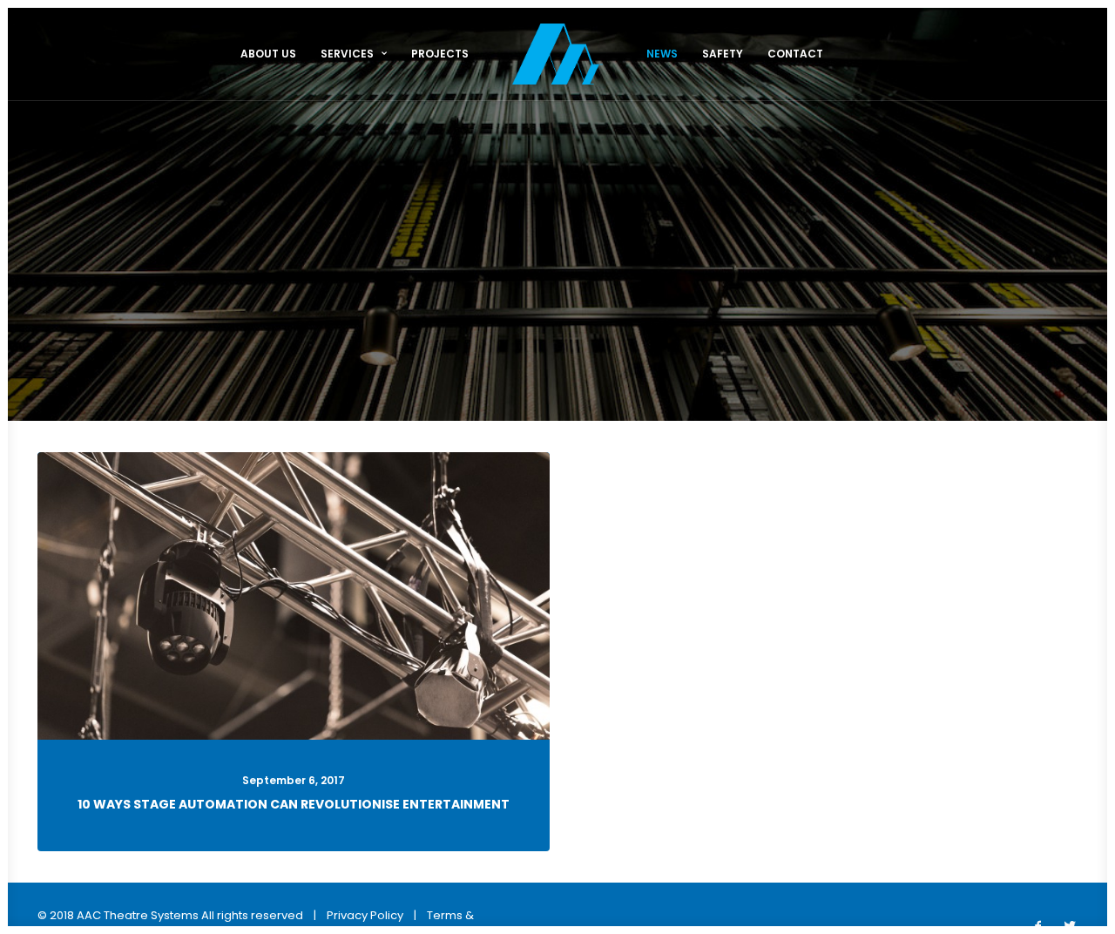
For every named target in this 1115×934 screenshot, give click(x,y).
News (662, 53)
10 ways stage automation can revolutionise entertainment (294, 804)
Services (347, 53)
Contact (795, 53)
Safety (722, 53)
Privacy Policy (365, 915)
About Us (268, 53)
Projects (440, 53)
